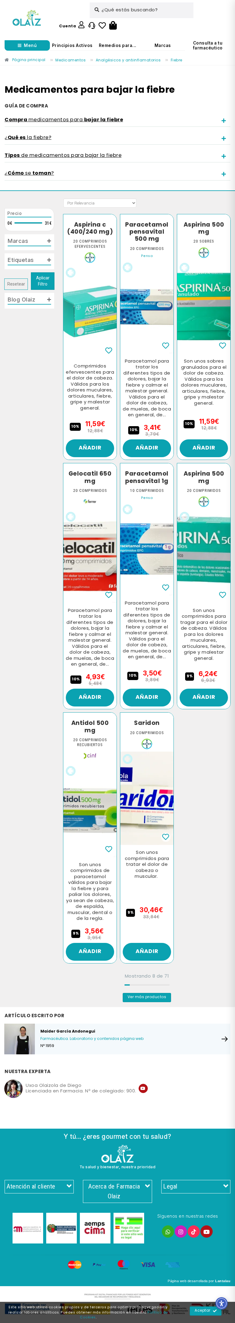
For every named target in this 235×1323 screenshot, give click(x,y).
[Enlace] (27, 18)
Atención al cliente (30, 1186)
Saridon (147, 723)
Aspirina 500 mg (204, 228)
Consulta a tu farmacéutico (208, 45)
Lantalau (222, 1281)
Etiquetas (21, 259)
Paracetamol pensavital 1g (147, 477)
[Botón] (113, 26)
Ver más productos (147, 997)
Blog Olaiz (21, 299)
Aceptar (203, 1311)
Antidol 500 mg (90, 727)
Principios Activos (72, 45)
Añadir (90, 448)
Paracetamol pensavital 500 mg (147, 232)
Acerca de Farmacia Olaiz (114, 1191)
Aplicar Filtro (43, 281)
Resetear (16, 284)
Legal (170, 1186)
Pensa (147, 256)
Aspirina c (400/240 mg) (90, 228)
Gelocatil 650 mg (90, 477)
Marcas (163, 45)
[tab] (117, 120)
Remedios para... (117, 45)
